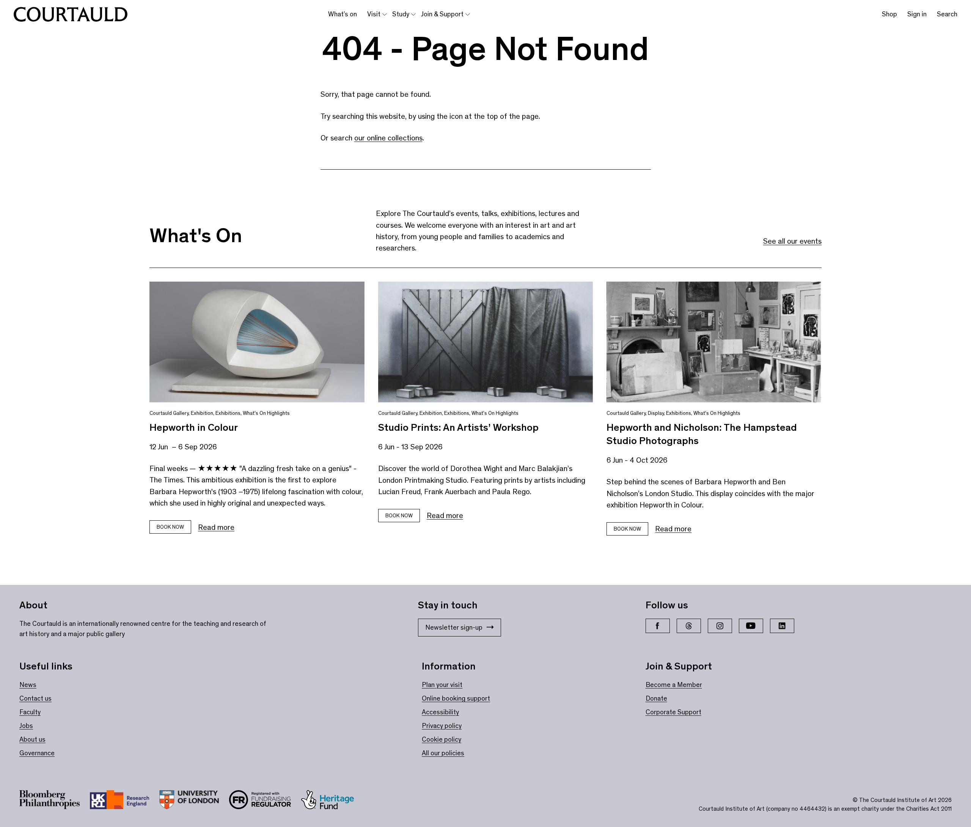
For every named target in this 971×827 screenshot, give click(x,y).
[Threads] (689, 626)
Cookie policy (441, 739)
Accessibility (440, 712)
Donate (656, 698)
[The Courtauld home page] (70, 14)
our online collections (388, 137)
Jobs (26, 725)
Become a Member (674, 685)
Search (947, 14)
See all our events (792, 241)
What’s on (342, 14)
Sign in (917, 14)
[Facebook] (658, 626)
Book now (170, 527)
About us (32, 739)
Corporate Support (673, 712)
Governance (37, 753)
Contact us (35, 698)
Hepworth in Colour (193, 427)
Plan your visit (442, 685)
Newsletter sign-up (453, 627)
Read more (216, 527)
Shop (889, 14)
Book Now (399, 515)
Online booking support (456, 698)
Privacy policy (442, 725)
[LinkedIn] (782, 626)
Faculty (30, 712)
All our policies (443, 753)
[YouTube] (751, 626)
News (27, 685)
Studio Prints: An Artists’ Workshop (458, 427)
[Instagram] (720, 626)
